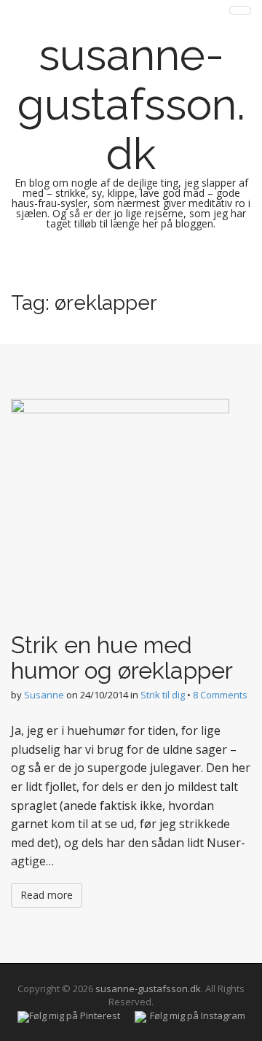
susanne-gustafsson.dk (131, 104)
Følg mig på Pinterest (74, 1015)
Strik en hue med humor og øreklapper (122, 657)
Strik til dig (162, 694)
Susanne (44, 694)
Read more (46, 895)
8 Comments (220, 694)
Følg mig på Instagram (197, 1015)
